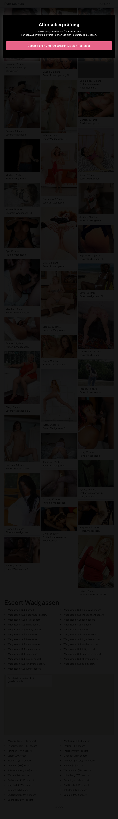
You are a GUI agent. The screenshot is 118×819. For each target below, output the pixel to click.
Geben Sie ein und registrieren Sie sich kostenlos (59, 45)
